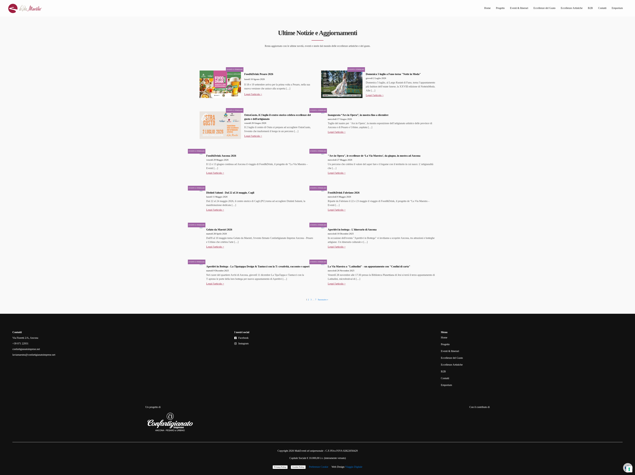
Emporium (617, 8)
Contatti (602, 8)
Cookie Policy (298, 467)
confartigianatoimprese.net (26, 349)
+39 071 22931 (20, 343)
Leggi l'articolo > (253, 94)
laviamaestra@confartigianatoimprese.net (33, 354)
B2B (590, 8)
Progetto (500, 8)
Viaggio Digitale (353, 466)
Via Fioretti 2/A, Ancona (25, 337)
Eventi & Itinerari (519, 8)
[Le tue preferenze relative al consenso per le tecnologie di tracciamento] (629, 469)
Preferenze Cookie (318, 466)
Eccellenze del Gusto (544, 8)
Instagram (243, 343)
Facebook (243, 337)
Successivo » (323, 300)
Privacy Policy (280, 467)
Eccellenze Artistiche (572, 8)
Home (487, 8)
